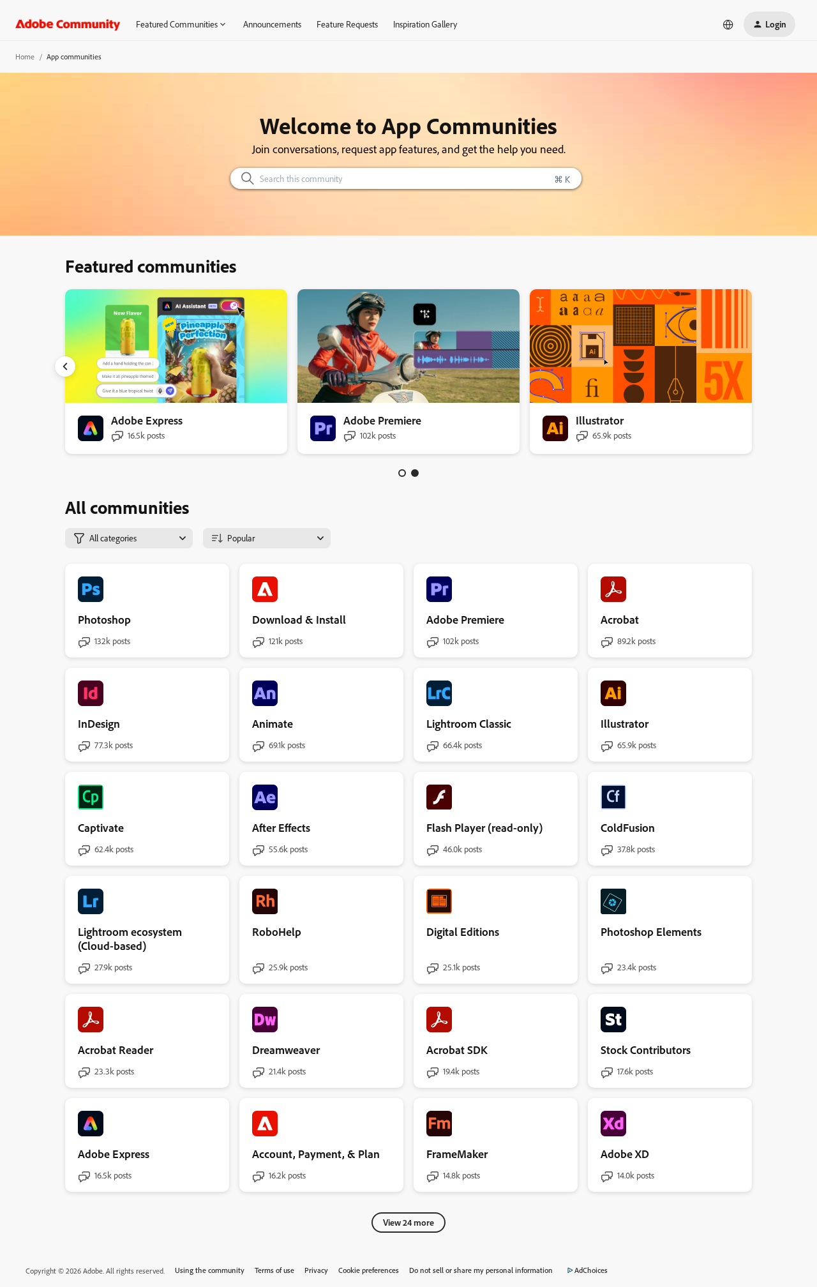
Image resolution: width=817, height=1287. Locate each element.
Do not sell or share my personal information (481, 1270)
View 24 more (408, 1222)
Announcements (272, 24)
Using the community (209, 1270)
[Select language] (728, 24)
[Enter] (242, 178)
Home (24, 56)
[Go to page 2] (415, 473)
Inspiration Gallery (425, 24)
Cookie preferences (368, 1270)
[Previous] (65, 366)
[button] (769, 24)
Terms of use (274, 1270)
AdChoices (591, 1270)
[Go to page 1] (402, 473)
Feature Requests (347, 24)
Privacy (316, 1270)
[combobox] (406, 178)
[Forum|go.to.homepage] (68, 24)
